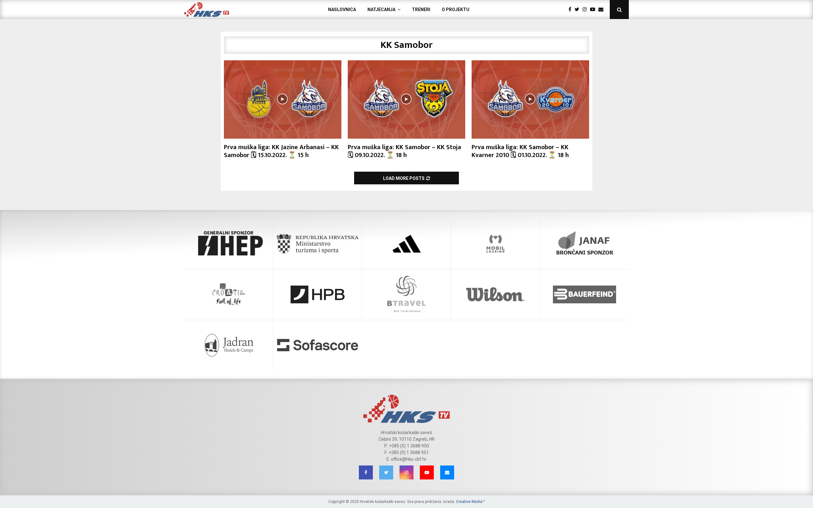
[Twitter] (578, 9)
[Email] (602, 9)
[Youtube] (594, 9)
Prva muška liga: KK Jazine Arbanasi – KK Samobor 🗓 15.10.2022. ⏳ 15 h (281, 151)
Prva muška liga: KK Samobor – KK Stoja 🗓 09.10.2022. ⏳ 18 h (404, 151)
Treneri (421, 9)
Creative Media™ (470, 501)
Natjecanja (381, 9)
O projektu (455, 9)
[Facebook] (571, 9)
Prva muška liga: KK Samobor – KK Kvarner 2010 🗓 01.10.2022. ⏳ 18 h (520, 151)
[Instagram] (586, 9)
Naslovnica (342, 9)
